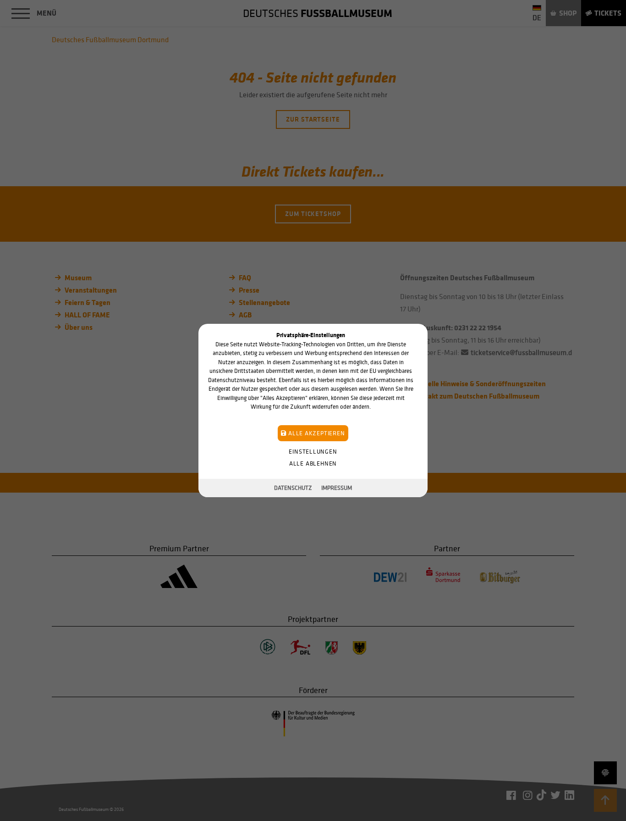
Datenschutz (293, 488)
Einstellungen (313, 451)
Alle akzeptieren (315, 433)
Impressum (336, 488)
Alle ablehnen (313, 463)
